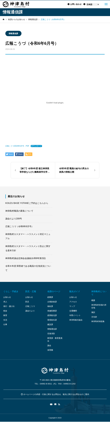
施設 (93, 312)
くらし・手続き (10, 291)
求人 (5, 302)
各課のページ (53, 291)
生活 (5, 320)
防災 (27, 302)
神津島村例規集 (97, 321)
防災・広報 (30, 291)
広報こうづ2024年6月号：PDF (17, 146)
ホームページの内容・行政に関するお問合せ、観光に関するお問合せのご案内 (56, 394)
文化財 (94, 317)
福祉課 (50, 306)
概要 (93, 300)
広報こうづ (30, 306)
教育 (5, 315)
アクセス (73, 302)
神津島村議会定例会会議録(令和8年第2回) (25, 258)
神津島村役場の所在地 (98, 306)
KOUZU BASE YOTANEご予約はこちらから (26, 203)
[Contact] (55, 404)
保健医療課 (52, 311)
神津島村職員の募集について (19, 211)
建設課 (50, 324)
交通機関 (73, 311)
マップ (72, 306)
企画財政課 (52, 302)
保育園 (50, 350)
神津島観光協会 (75, 320)
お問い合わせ (76, 4)
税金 (5, 311)
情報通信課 (13, 33)
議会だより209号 (13, 218)
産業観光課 (52, 315)
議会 (49, 345)
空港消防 (51, 333)
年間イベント (75, 315)
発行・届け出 (9, 306)
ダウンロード (36, 146)
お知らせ (7, 297)
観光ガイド (74, 291)
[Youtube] (51, 404)
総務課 (50, 297)
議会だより (30, 311)
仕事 (5, 324)
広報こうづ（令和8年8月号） (19, 226)
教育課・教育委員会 (54, 339)
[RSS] (59, 404)
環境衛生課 (52, 320)
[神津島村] (16, 4)
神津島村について (98, 293)
